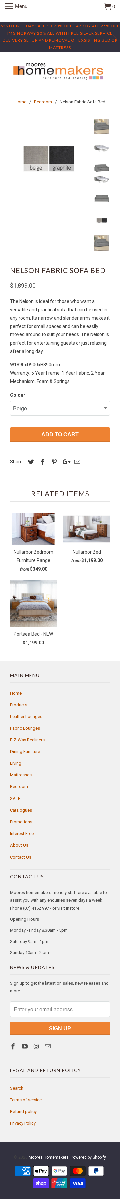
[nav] (16, 6)
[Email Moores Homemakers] (48, 1046)
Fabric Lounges (25, 728)
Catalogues (21, 810)
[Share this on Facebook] (41, 461)
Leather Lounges (26, 716)
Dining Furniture (25, 751)
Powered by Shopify (88, 1157)
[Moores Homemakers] (60, 71)
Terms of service (26, 1099)
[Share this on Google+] (64, 461)
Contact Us (20, 857)
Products (18, 704)
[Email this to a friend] (76, 461)
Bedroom (19, 786)
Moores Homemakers (49, 1157)
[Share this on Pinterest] (53, 461)
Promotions (21, 821)
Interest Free (22, 833)
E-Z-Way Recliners (27, 739)
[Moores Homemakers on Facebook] (13, 1046)
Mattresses (21, 774)
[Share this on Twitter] (30, 461)
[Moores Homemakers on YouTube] (25, 1046)
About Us (19, 845)
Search (16, 1088)
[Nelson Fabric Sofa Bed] (50, 159)
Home (16, 693)
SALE (15, 798)
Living (15, 763)
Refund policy (23, 1111)
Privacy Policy (23, 1123)
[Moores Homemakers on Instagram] (37, 1046)
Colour (17, 395)
